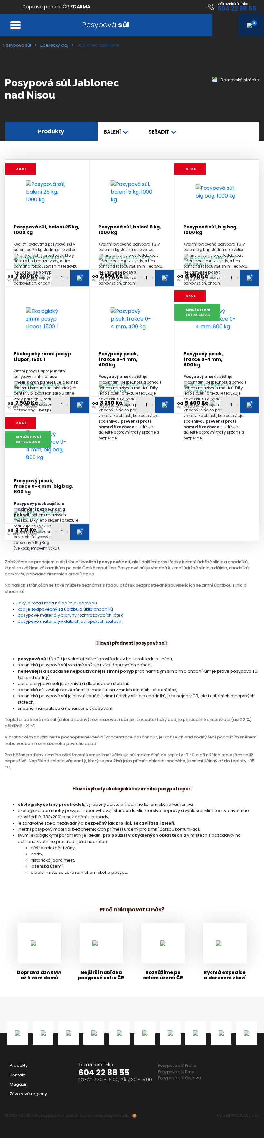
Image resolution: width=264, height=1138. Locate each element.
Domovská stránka (239, 79)
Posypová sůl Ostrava (179, 1078)
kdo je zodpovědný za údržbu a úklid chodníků (65, 609)
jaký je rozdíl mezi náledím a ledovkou (57, 603)
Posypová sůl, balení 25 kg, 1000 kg (46, 230)
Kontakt (17, 1075)
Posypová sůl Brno (176, 1072)
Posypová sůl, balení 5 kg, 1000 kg (130, 230)
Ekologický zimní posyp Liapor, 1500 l (42, 356)
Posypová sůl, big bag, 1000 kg (211, 230)
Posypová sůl (17, 45)
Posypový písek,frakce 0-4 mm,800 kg (203, 359)
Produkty (19, 1065)
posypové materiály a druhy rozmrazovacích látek (70, 615)
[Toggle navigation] (15, 25)
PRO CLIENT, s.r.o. (245, 1115)
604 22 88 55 (103, 1072)
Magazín (19, 1084)
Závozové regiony (28, 1093)
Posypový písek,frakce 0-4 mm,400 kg (118, 359)
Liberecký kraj (54, 45)
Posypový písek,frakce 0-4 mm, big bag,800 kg (43, 486)
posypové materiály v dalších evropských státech (69, 621)
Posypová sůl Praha (177, 1065)
